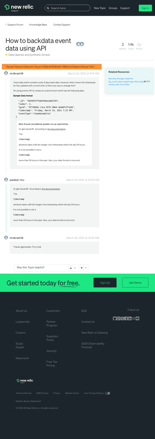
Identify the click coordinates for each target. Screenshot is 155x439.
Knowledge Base (38, 24)
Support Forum (15, 24)
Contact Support (61, 24)
